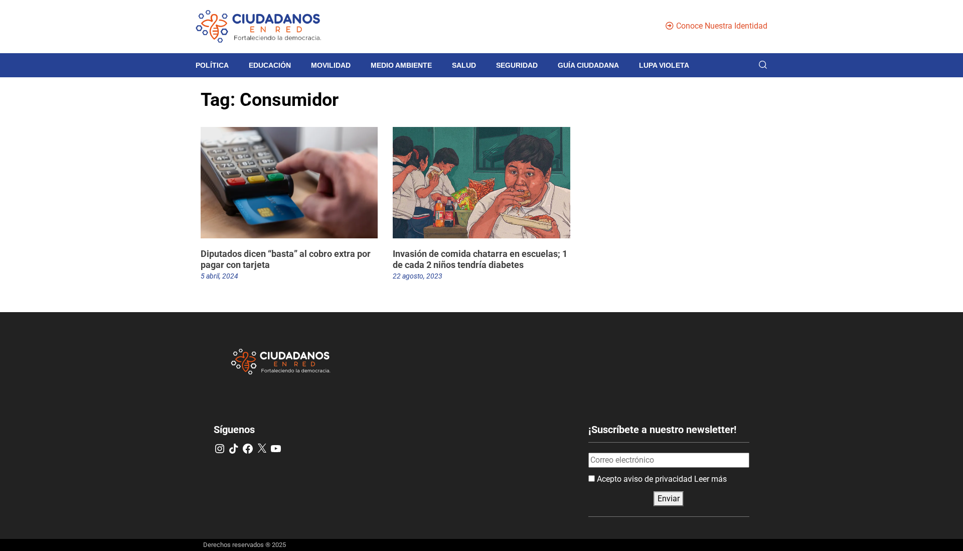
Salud (464, 65)
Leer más (710, 479)
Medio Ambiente (401, 65)
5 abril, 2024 (219, 276)
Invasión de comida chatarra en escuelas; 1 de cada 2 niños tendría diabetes (480, 259)
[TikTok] (234, 449)
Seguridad (517, 65)
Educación (270, 65)
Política (212, 65)
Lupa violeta (664, 65)
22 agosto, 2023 (417, 276)
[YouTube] (276, 449)
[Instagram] (220, 449)
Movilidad (331, 65)
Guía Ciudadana (588, 65)
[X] (262, 449)
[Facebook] (248, 449)
